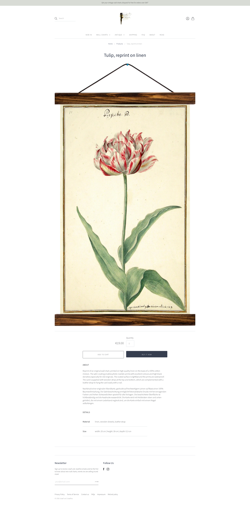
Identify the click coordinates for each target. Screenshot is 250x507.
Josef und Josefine (66, 498)
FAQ (143, 35)
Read (162, 35)
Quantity (129, 337)
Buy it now (147, 354)
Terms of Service (73, 494)
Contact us (85, 494)
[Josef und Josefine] (125, 18)
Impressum (101, 494)
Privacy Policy (60, 494)
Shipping (133, 35)
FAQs (93, 494)
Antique (118, 35)
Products (119, 44)
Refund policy (113, 494)
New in (89, 35)
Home (110, 44)
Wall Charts (102, 35)
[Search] (56, 18)
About (152, 35)
